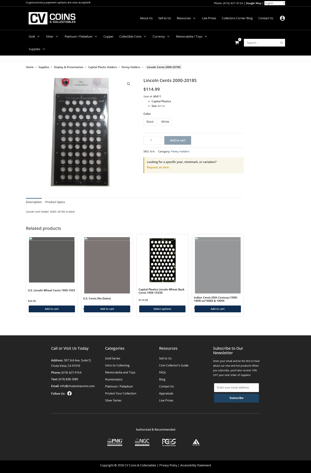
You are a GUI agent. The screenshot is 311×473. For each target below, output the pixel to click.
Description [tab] (34, 202)
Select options (162, 309)
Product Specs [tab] (55, 202)
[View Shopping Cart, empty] (236, 42)
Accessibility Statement (195, 465)
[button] (193, 18)
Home (30, 67)
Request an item (158, 167)
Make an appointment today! (83, 2)
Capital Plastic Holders (102, 67)
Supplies (44, 67)
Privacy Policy (168, 465)
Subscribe (236, 397)
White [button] (165, 122)
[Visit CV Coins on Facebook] (69, 394)
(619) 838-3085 (68, 379)
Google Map (253, 3)
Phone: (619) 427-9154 (228, 3)
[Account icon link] (282, 18)
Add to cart (177, 140)
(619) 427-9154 (71, 373)
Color (147, 114)
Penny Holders (131, 67)
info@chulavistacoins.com (77, 386)
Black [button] (150, 122)
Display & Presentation (68, 67)
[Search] (281, 42)
